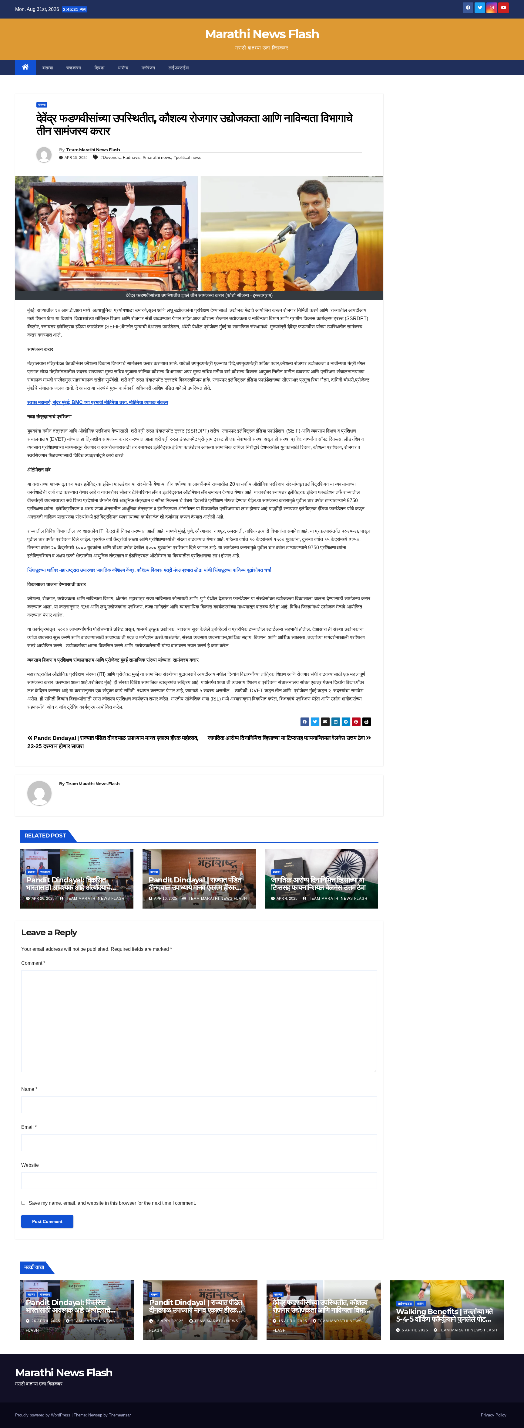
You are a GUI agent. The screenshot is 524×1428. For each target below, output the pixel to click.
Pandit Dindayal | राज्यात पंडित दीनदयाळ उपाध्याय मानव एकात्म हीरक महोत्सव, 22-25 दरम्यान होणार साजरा (195, 887)
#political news (187, 157)
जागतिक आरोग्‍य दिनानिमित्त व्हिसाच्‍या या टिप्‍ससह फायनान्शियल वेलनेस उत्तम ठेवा (287, 738)
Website (30, 1165)
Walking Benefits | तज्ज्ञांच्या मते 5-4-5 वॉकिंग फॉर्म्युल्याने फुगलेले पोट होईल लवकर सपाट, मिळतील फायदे (444, 1319)
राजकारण (74, 67)
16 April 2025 (170, 1321)
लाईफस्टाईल (179, 67)
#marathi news (157, 157)
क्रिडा (99, 67)
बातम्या (47, 67)
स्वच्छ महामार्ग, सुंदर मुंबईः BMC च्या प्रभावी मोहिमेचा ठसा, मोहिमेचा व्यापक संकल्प (97, 402)
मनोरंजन (148, 67)
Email (29, 1127)
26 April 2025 (47, 1321)
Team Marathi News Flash (93, 149)
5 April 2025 (415, 1330)
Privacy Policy (493, 1415)
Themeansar (119, 1415)
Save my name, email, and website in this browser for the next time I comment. (112, 1203)
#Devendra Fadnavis (120, 157)
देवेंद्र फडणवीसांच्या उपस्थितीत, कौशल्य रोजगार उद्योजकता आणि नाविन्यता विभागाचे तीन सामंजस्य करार (323, 1310)
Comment (33, 963)
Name (29, 1089)
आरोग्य (123, 67)
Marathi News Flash (262, 33)
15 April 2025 (293, 1321)
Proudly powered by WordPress (43, 1415)
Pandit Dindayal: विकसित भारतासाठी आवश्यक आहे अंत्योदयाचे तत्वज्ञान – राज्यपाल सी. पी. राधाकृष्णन (71, 887)
